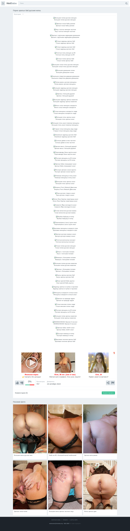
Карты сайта (74, 519)
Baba (12, 3)
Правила (65, 519)
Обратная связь (56, 519)
